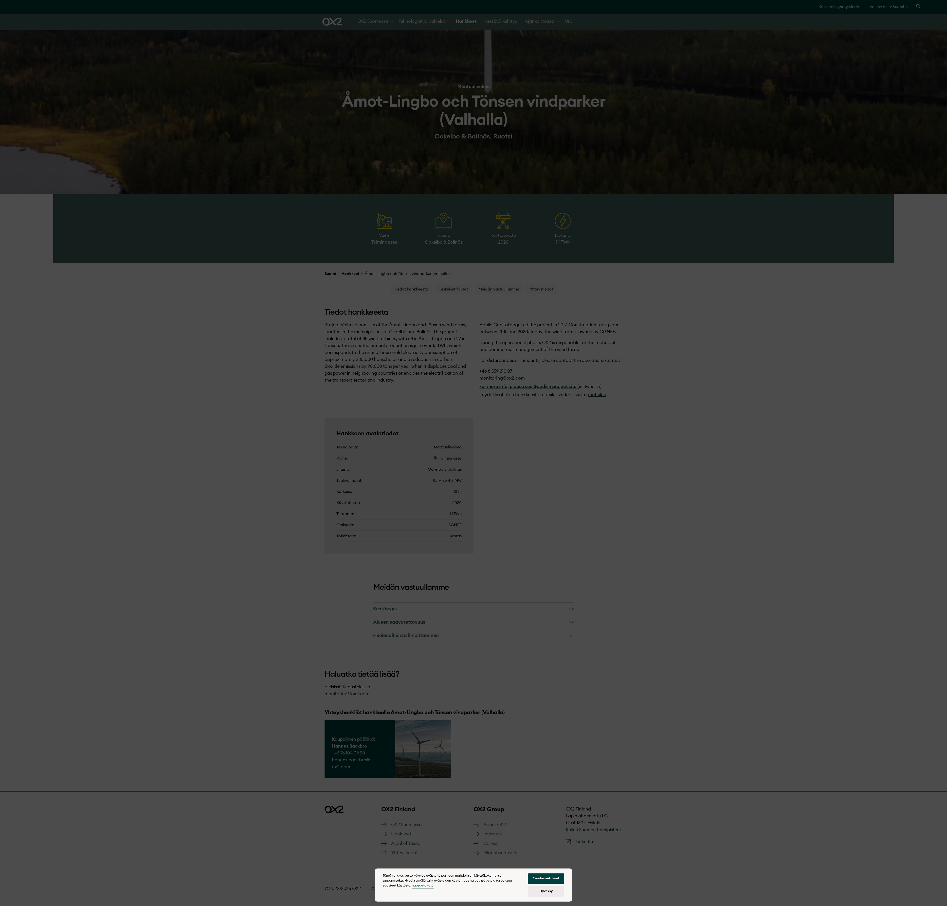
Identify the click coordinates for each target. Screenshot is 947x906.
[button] (546, 878)
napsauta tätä (423, 885)
